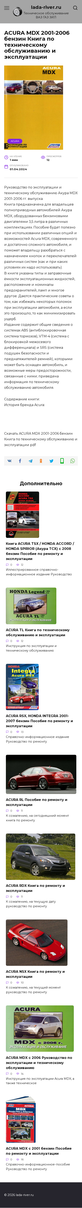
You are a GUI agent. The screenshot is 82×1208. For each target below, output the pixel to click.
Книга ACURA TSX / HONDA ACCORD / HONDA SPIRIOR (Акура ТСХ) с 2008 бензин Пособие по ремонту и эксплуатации (40, 551)
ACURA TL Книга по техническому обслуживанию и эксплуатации (38, 632)
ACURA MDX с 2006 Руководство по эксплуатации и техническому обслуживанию (39, 1063)
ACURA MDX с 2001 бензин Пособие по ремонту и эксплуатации (39, 1151)
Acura (15, 141)
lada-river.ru (46, 7)
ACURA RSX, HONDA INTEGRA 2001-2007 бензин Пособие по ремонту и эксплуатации (39, 721)
